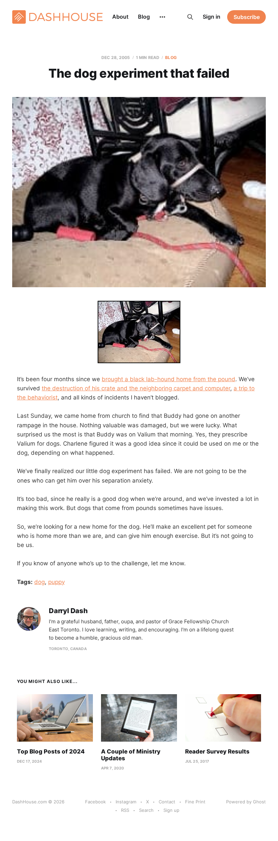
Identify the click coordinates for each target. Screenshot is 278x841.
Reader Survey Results (217, 751)
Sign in (211, 16)
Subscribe (247, 17)
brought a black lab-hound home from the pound (168, 379)
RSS (125, 810)
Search (146, 810)
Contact (167, 801)
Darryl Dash (68, 611)
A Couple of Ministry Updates (130, 755)
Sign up (171, 810)
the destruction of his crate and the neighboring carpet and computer (136, 388)
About (120, 16)
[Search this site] (190, 17)
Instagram (126, 801)
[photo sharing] (139, 332)
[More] (162, 17)
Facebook (95, 801)
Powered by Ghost (246, 801)
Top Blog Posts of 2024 (51, 751)
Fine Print (195, 801)
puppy (56, 582)
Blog (144, 16)
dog (39, 582)
